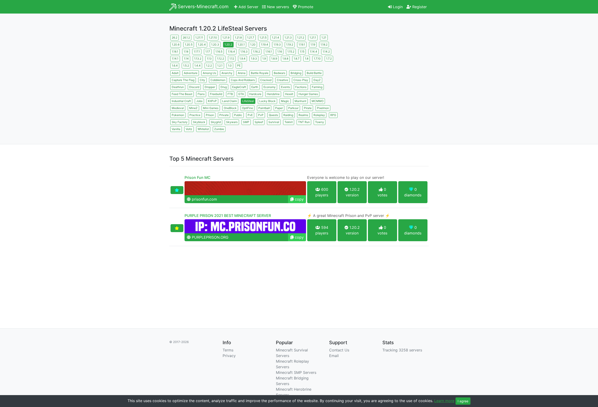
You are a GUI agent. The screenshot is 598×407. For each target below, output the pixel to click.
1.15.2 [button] (290, 51)
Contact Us (339, 350)
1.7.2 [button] (329, 58)
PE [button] (239, 65)
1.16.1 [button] (268, 51)
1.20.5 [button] (188, 44)
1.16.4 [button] (231, 51)
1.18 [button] (186, 51)
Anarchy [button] (226, 73)
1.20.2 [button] (228, 44)
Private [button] (224, 115)
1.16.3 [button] (244, 51)
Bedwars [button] (279, 73)
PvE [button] (250, 115)
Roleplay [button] (319, 115)
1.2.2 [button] (209, 65)
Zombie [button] (219, 129)
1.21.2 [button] (300, 37)
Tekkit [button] (289, 122)
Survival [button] (273, 122)
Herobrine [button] (273, 94)
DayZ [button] (317, 80)
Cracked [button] (265, 80)
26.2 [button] (174, 37)
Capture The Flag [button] (183, 80)
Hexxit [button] (289, 94)
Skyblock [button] (199, 122)
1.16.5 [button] (218, 51)
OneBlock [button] (230, 108)
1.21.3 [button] (288, 37)
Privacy (229, 355)
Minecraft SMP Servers (296, 372)
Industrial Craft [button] (181, 101)
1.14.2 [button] (326, 51)
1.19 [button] (312, 44)
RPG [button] (333, 115)
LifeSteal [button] (248, 101)
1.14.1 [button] (175, 58)
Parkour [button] (293, 108)
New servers (277, 6)
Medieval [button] (178, 108)
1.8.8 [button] (285, 58)
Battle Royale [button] (259, 73)
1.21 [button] (323, 37)
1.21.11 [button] (199, 37)
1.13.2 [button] (197, 58)
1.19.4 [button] (264, 44)
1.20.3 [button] (215, 44)
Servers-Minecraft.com (202, 6)
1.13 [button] (209, 58)
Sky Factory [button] (180, 122)
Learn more (444, 400)
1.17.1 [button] (197, 51)
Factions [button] (300, 87)
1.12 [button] (231, 58)
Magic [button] (285, 101)
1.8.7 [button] (296, 58)
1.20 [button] (253, 44)
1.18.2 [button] (323, 44)
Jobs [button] (199, 101)
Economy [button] (269, 87)
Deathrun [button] (178, 87)
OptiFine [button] (247, 108)
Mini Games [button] (210, 108)
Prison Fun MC (197, 177)
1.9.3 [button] (254, 58)
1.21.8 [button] (238, 37)
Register (419, 6)
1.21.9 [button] (225, 37)
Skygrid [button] (216, 122)
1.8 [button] (306, 58)
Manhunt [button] (300, 101)
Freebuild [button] (216, 94)
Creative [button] (282, 80)
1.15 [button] (302, 51)
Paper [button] (279, 108)
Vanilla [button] (176, 129)
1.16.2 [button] (256, 51)
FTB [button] (230, 94)
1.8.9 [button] (274, 58)
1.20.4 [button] (202, 44)
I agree (463, 401)
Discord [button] (194, 87)
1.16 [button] (279, 51)
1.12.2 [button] (220, 58)
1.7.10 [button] (317, 58)
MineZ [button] (193, 108)
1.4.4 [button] (197, 65)
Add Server (247, 6)
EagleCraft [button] (239, 87)
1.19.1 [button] (302, 44)
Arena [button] (242, 73)
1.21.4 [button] (275, 37)
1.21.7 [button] (250, 37)
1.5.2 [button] (186, 65)
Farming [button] (317, 87)
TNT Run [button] (304, 122)
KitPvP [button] (212, 101)
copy (299, 199)
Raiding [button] (288, 115)
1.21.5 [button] (263, 37)
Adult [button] (175, 73)
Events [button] (285, 87)
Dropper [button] (210, 87)
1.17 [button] (207, 51)
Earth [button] (254, 87)
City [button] (202, 80)
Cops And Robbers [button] (243, 80)
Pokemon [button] (178, 115)
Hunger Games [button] (308, 94)
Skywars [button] (232, 122)
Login (397, 6)
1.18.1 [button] (175, 51)
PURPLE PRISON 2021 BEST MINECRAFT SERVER (228, 215)
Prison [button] (210, 115)
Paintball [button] (264, 108)
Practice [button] (194, 115)
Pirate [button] (308, 108)
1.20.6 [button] (175, 44)
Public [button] (238, 115)
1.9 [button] (264, 58)
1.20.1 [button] (241, 44)
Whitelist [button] (203, 129)
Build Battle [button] (314, 73)
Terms (228, 350)
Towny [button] (319, 122)
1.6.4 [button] (175, 65)
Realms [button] (303, 115)
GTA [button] (241, 94)
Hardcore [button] (255, 94)
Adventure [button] (190, 73)
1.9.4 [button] (242, 58)
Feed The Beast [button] (182, 94)
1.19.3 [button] (277, 44)
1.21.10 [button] (213, 37)
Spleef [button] (259, 122)
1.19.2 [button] (289, 44)
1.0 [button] (230, 65)
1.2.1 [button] (220, 65)
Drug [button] (224, 87)
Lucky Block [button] (267, 101)
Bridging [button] (296, 73)
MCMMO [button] (318, 101)
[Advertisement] (388, 66)
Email (334, 355)
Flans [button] (201, 94)
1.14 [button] (186, 58)
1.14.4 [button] (313, 51)
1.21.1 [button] (313, 37)
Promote (305, 6)
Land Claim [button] (229, 101)
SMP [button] (246, 122)
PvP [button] (260, 115)
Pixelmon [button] (323, 108)
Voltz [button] (189, 129)
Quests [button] (273, 115)
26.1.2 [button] (186, 37)
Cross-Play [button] (300, 80)
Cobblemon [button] (217, 80)
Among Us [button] (209, 73)
